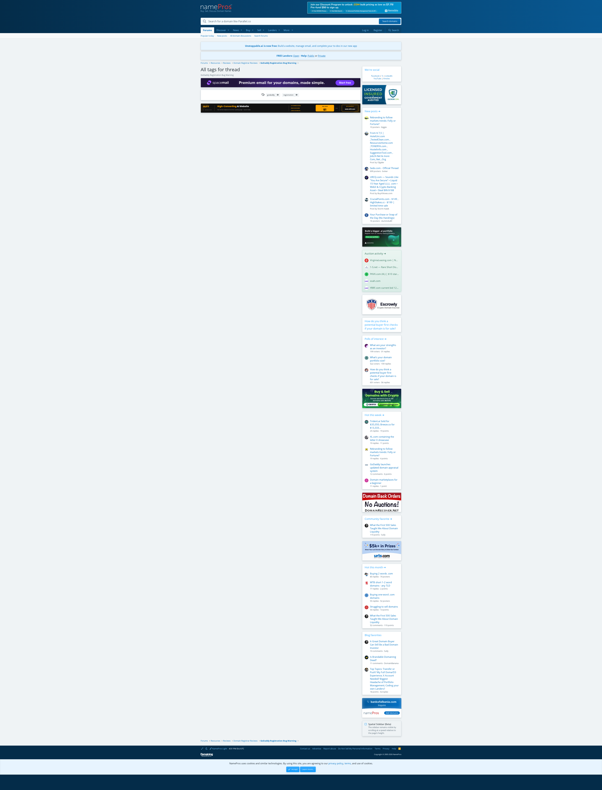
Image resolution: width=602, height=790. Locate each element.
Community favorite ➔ (378, 519)
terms (348, 763)
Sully (383, 534)
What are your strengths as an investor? (383, 346)
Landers (272, 30)
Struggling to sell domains (384, 606)
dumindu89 (386, 221)
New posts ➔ (372, 111)
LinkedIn (388, 76)
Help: (304, 55)
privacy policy (335, 763)
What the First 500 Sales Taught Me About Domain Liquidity (384, 528)
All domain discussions (240, 35)
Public (311, 55)
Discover (221, 30)
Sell (259, 30)
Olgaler (381, 162)
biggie (384, 127)
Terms (377, 748)
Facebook (375, 76)
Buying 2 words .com (381, 573)
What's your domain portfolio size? (381, 359)
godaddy (271, 95)
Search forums (261, 35)
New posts (222, 35)
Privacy (386, 748)
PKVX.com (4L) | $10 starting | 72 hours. (384, 274)
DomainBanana (391, 663)
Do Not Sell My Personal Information (355, 748)
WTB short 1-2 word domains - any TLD (381, 584)
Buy (248, 30)
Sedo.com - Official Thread (384, 168)
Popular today (207, 35)
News (236, 30)
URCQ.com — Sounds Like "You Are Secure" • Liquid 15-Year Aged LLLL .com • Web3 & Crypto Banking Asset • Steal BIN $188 (384, 183)
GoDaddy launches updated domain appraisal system (384, 467)
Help (394, 748)
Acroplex (384, 691)
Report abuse (329, 748)
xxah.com (375, 280)
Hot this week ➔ (374, 415)
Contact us (305, 748)
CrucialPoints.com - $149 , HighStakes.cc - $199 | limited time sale (384, 202)
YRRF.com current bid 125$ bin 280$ (384, 287)
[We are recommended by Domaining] (207, 756)
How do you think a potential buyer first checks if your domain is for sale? (381, 324)
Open (296, 55)
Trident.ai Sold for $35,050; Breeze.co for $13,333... (382, 424)
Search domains (389, 21)
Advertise (316, 748)
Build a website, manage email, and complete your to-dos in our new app (301, 45)
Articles (386, 78)
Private (321, 55)
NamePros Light (219, 748)
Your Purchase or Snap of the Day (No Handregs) (383, 216)
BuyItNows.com (385, 193)
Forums (207, 30)
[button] (228, 30)
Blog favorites (373, 635)
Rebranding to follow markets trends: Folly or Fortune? (383, 121)
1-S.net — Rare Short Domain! (384, 267)
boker (385, 171)
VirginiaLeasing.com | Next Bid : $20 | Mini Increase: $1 (384, 260)
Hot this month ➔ (375, 567)
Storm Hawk (383, 208)
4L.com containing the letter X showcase (382, 438)
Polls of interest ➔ (375, 339)
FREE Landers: (285, 55)
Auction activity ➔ (375, 253)
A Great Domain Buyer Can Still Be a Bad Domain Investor (384, 644)
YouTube (377, 78)
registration (288, 95)
